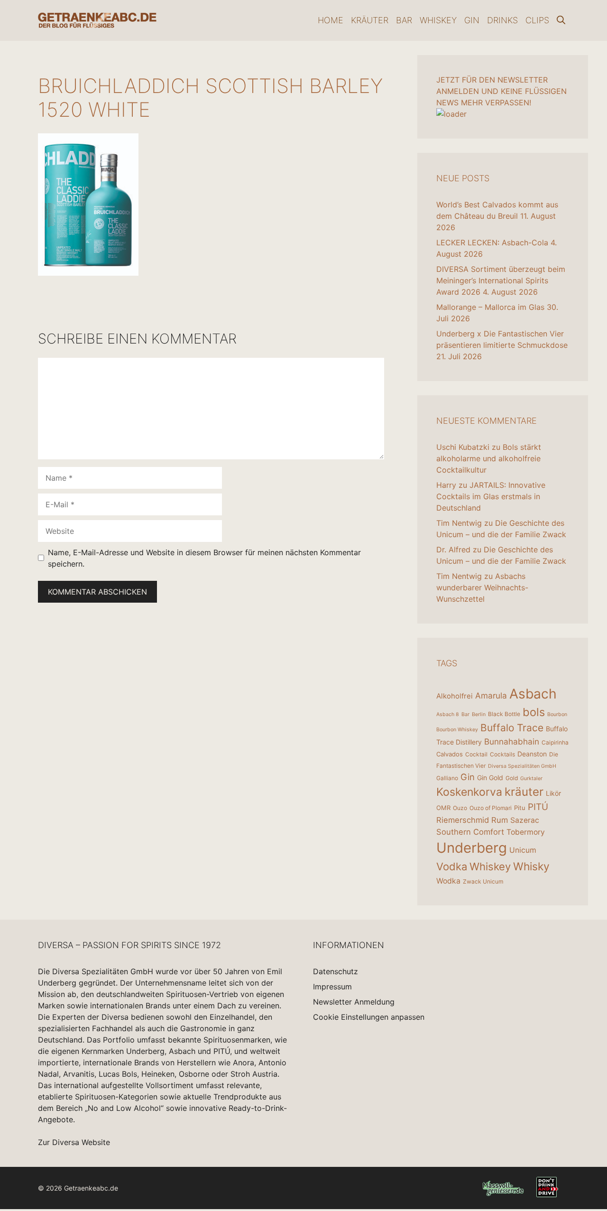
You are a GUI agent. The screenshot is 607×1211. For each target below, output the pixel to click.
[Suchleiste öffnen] (561, 20)
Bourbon (557, 714)
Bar (404, 20)
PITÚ (538, 806)
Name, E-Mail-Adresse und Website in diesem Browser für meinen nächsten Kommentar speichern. (204, 558)
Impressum (332, 986)
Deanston (532, 754)
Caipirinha (555, 742)
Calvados (449, 754)
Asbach (533, 694)
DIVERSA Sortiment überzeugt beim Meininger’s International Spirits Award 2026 (500, 280)
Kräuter (369, 20)
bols (534, 712)
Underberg (471, 847)
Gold (512, 778)
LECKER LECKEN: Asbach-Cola (492, 242)
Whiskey (438, 20)
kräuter (524, 792)
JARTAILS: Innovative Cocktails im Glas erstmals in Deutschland (490, 496)
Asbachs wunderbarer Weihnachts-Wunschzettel (482, 587)
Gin (471, 20)
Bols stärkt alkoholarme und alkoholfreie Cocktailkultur (488, 458)
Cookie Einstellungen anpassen (368, 1017)
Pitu (519, 807)
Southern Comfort (470, 832)
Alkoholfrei (454, 695)
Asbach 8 (447, 714)
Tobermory (525, 832)
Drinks (502, 20)
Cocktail (476, 754)
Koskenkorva (469, 792)
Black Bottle (504, 713)
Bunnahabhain (511, 741)
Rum (499, 820)
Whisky (531, 866)
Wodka (448, 880)
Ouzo (460, 807)
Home (330, 20)
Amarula (491, 695)
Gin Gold (490, 777)
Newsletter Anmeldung (354, 1001)
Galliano (447, 778)
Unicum (522, 850)
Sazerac (524, 820)
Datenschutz (335, 971)
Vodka (451, 866)
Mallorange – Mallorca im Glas (490, 307)
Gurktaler (531, 778)
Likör (553, 793)
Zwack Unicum (483, 881)
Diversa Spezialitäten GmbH (522, 766)
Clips (537, 20)
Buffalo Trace (511, 728)
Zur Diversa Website (74, 1142)
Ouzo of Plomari (490, 807)
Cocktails (502, 754)
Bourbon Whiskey (457, 730)
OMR (443, 807)
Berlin (479, 714)
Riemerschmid (462, 820)
